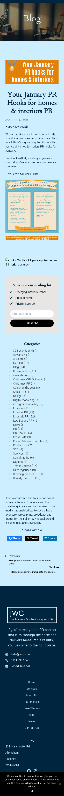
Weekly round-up (23, 478)
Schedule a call (20, 666)
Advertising (20, 354)
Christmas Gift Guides (26, 379)
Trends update (22, 466)
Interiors (18, 408)
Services (18, 453)
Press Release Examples (28, 441)
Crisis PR (18, 392)
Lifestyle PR (21, 416)
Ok (32, 790)
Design (17, 396)
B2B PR (18, 363)
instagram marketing (26, 404)
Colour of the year (24, 387)
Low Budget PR (22, 420)
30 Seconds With (23, 350)
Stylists (18, 462)
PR (15, 429)
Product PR (20, 445)
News (16, 424)
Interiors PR (20, 412)
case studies (21, 375)
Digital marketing (23, 400)
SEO (15, 449)
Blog (16, 367)
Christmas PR (21, 383)
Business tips (21, 371)
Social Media (21, 457)
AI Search (19, 359)
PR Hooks (19, 433)
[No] (59, 784)
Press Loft (19, 437)
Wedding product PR (25, 474)
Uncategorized (22, 470)
